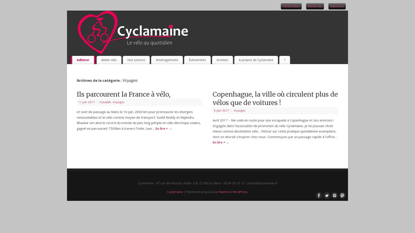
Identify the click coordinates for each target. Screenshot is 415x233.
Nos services (136, 60)
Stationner (337, 6)
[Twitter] (326, 195)
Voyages (118, 102)
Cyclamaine (175, 192)
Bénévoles (315, 6)
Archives (222, 60)
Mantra (224, 192)
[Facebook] (318, 195)
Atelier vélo (109, 60)
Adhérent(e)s (291, 6)
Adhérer (83, 60)
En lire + (163, 128)
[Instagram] (334, 195)
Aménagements (167, 60)
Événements (197, 60)
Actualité (105, 102)
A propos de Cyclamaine (256, 60)
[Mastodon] (342, 195)
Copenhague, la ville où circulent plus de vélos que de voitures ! (275, 98)
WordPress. (240, 192)
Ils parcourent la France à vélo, (124, 94)
